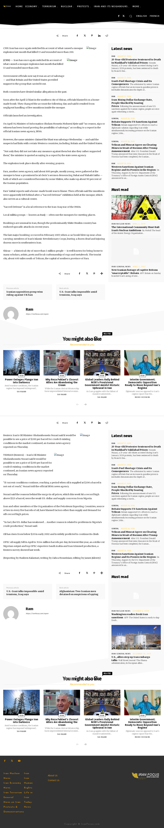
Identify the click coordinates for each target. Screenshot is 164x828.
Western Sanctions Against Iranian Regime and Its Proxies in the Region (133, 168)
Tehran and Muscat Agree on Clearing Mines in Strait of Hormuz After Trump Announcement (134, 147)
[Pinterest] (92, 35)
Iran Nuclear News (120, 224)
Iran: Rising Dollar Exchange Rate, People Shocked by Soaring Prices (131, 102)
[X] (123, 16)
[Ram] (12, 314)
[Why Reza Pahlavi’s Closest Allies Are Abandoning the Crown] (62, 362)
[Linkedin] (99, 35)
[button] (130, 16)
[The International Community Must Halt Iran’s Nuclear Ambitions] (136, 207)
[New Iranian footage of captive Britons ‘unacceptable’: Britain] (136, 250)
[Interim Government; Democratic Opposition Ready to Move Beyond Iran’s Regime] (142, 362)
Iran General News (121, 267)
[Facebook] (119, 16)
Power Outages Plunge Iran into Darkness (21, 381)
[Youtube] (19, 761)
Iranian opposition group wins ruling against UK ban (24, 293)
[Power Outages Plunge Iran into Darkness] (21, 362)
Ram (29, 309)
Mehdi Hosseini (142, 397)
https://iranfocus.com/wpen (37, 314)
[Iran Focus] (7, 6)
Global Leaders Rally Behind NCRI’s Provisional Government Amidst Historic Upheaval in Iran (102, 383)
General (115, 118)
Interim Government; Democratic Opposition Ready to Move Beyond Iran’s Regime (142, 383)
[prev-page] (77, 404)
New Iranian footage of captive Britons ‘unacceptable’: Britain (134, 271)
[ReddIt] (106, 35)
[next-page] (85, 404)
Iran (113, 56)
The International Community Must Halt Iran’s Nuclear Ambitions (135, 229)
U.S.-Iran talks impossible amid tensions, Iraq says (78, 293)
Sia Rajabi (21, 392)
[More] (101, 273)
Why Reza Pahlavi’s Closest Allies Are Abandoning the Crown (61, 382)
